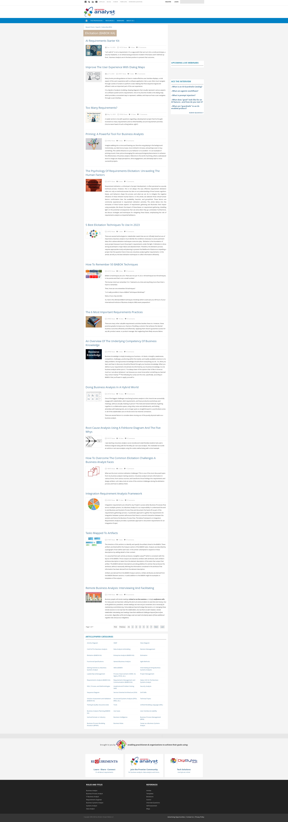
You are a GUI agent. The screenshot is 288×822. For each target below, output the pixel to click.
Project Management (147, 674)
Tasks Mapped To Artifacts (102, 533)
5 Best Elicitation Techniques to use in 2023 (113, 225)
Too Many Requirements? (101, 107)
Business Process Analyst (94, 794)
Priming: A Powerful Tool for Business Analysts (115, 134)
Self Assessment (151, 806)
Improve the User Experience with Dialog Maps (115, 67)
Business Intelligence (120, 717)
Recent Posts (90, 27)
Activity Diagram (92, 643)
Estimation (143, 655)
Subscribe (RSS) (107, 27)
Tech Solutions (184, 769)
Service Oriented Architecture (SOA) (125, 692)
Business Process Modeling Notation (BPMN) (96, 724)
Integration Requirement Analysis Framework (114, 493)
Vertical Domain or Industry (96, 717)
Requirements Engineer (94, 800)
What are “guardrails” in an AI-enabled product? (185, 107)
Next (156, 627)
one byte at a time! (184, 772)
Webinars (120, 21)
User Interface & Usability (148, 711)
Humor (115, 2)
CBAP (115, 643)
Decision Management (147, 649)
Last (162, 627)
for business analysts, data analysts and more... (144, 772)
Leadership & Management (96, 674)
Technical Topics (145, 699)
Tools (115, 705)
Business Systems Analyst (94, 803)
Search (98, 27)
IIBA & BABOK (118, 668)
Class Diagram (145, 643)
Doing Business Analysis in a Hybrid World (112, 387)
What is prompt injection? (184, 95)
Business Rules (118, 723)
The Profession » (96, 21)
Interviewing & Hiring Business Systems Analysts (150, 669)
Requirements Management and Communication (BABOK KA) (124, 681)
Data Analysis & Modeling (122, 649)
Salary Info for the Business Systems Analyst (149, 681)
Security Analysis (145, 686)
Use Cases (117, 711)
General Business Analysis (122, 661)
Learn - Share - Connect (104, 769)
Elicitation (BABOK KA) (94, 655)
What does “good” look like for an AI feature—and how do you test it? (187, 100)
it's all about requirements (104, 772)
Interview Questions (135, 2)
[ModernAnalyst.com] (144, 761)
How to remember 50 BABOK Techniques (112, 264)
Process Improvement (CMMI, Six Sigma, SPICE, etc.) (125, 675)
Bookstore (149, 797)
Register (168, 2)
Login (176, 2)
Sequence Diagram (93, 692)
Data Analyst (90, 809)
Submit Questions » (196, 113)
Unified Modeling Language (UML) (151, 705)
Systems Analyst (91, 806)
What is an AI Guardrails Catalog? (187, 86)
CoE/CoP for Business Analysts (97, 649)
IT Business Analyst (92, 797)
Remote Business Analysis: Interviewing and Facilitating (120, 588)
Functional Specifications (95, 661)
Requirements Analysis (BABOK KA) (98, 680)
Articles (102, 2)
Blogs (109, 2)
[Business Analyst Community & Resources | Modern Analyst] (99, 11)
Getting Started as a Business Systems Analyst (96, 669)
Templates (123, 2)
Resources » (110, 21)
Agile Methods (145, 661)
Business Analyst (91, 791)
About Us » (130, 21)
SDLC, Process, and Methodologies (98, 686)
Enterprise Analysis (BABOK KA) (124, 655)
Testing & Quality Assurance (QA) (98, 705)
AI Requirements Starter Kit (102, 40)
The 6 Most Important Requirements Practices (114, 312)
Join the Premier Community (144, 769)
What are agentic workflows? (185, 91)
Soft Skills (143, 692)
